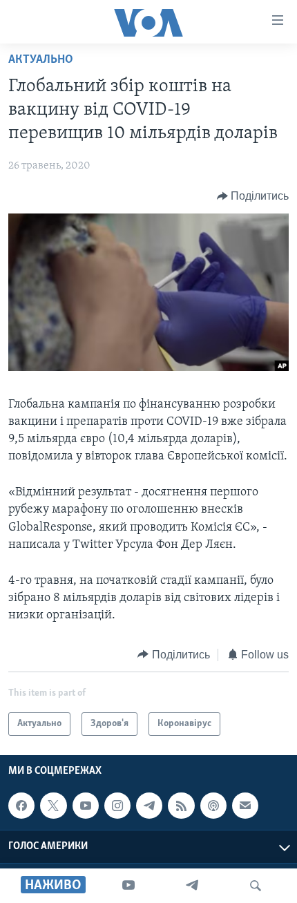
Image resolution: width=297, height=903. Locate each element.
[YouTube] (128, 885)
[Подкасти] (213, 805)
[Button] (253, 196)
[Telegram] (192, 885)
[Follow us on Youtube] (86, 805)
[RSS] (181, 805)
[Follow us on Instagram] (117, 805)
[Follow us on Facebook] (21, 805)
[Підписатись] (245, 805)
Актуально (40, 60)
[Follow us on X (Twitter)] (53, 805)
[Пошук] (255, 885)
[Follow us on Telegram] (149, 805)
